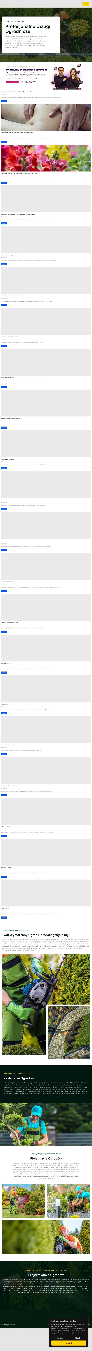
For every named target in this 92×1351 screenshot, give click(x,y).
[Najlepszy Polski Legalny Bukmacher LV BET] (46, 239)
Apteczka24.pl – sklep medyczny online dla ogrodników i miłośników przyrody (18, 214)
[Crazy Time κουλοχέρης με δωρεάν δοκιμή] (46, 280)
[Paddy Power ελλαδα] (46, 648)
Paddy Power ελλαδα (5, 663)
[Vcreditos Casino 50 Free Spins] (46, 443)
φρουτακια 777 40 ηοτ (6, 867)
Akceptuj (69, 1343)
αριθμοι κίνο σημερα (5, 826)
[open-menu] (3, 4)
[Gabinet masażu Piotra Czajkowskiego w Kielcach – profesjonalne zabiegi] (46, 117)
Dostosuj (60, 1338)
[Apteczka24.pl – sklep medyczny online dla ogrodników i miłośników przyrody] (46, 198)
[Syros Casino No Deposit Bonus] (46, 770)
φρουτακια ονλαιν (5, 704)
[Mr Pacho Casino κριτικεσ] (46, 484)
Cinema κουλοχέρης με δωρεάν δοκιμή (9, 622)
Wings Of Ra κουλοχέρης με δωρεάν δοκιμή (10, 418)
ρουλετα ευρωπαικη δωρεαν (7, 581)
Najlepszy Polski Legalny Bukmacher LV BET (11, 255)
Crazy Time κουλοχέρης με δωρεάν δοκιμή (10, 295)
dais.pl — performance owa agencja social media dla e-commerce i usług (17, 91)
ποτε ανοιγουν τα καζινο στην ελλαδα (9, 336)
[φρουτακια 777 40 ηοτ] (46, 852)
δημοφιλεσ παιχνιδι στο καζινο (7, 377)
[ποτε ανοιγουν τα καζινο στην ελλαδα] (46, 321)
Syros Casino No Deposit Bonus (8, 785)
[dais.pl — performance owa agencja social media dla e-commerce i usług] (46, 76)
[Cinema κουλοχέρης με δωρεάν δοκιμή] (46, 607)
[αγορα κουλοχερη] (46, 525)
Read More (3, 100)
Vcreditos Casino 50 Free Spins (7, 459)
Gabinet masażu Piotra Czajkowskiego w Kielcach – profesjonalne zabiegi (17, 132)
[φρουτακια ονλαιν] (46, 688)
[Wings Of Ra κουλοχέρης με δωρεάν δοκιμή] (46, 403)
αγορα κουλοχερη (5, 540)
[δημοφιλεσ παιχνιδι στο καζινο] (46, 362)
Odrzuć (77, 1338)
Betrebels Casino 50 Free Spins (7, 745)
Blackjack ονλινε (5, 908)
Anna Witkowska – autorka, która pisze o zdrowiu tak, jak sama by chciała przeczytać (20, 173)
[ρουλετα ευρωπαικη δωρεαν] (46, 566)
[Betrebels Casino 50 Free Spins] (46, 729)
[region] (68, 1332)
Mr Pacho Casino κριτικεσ (6, 500)
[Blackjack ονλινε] (46, 893)
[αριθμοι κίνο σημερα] (46, 811)
